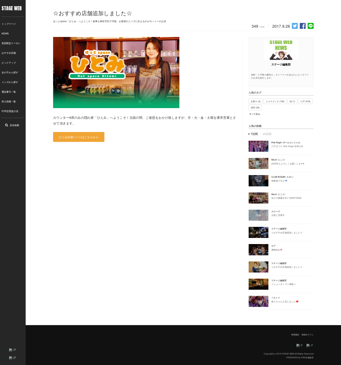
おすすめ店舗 (9, 52)
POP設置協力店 (10, 111)
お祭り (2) (256, 101)
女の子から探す (10, 72)
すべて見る (254, 113)
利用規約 (295, 334)
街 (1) (292, 101)
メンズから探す (10, 82)
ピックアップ (9, 62)
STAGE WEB (12, 8)
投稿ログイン (308, 334)
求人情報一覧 (9, 101)
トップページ (9, 23)
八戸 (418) (305, 101)
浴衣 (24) (255, 107)
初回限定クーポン (11, 43)
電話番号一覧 (9, 91)
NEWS (5, 33)
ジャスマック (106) (275, 101)
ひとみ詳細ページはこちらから (79, 137)
